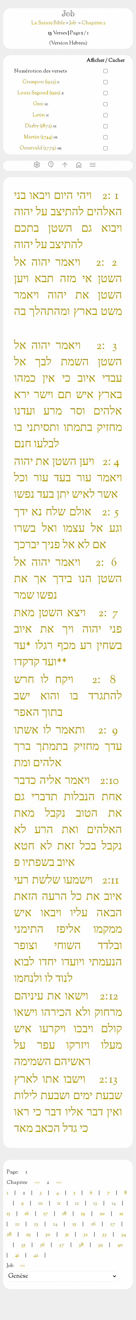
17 (45, 1214)
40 (120, 1245)
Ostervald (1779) (38, 148)
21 (121, 1214)
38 (81, 1245)
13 (95, 1203)
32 (85, 1234)
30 (47, 1234)
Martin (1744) (38, 137)
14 (114, 1203)
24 (55, 1224)
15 (8, 1214)
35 (23, 1245)
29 (28, 1234)
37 (61, 1245)
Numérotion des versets (40, 71)
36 (42, 1245)
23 (36, 1224)
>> (58, 1182)
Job (72, 23)
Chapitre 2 (93, 23)
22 (17, 1224)
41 (17, 1255)
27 (112, 1224)
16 (27, 1214)
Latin (39, 115)
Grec (38, 104)
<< (37, 1182)
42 (36, 1255)
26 (93, 1224)
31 (67, 1234)
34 (123, 1234)
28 (9, 1234)
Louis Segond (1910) (39, 93)
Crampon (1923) (39, 82)
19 (83, 1214)
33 (104, 1234)
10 (40, 1203)
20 (102, 1214)
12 (77, 1203)
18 (64, 1214)
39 (100, 1245)
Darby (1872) (38, 126)
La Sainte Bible (48, 23)
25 (74, 1224)
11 (58, 1203)
